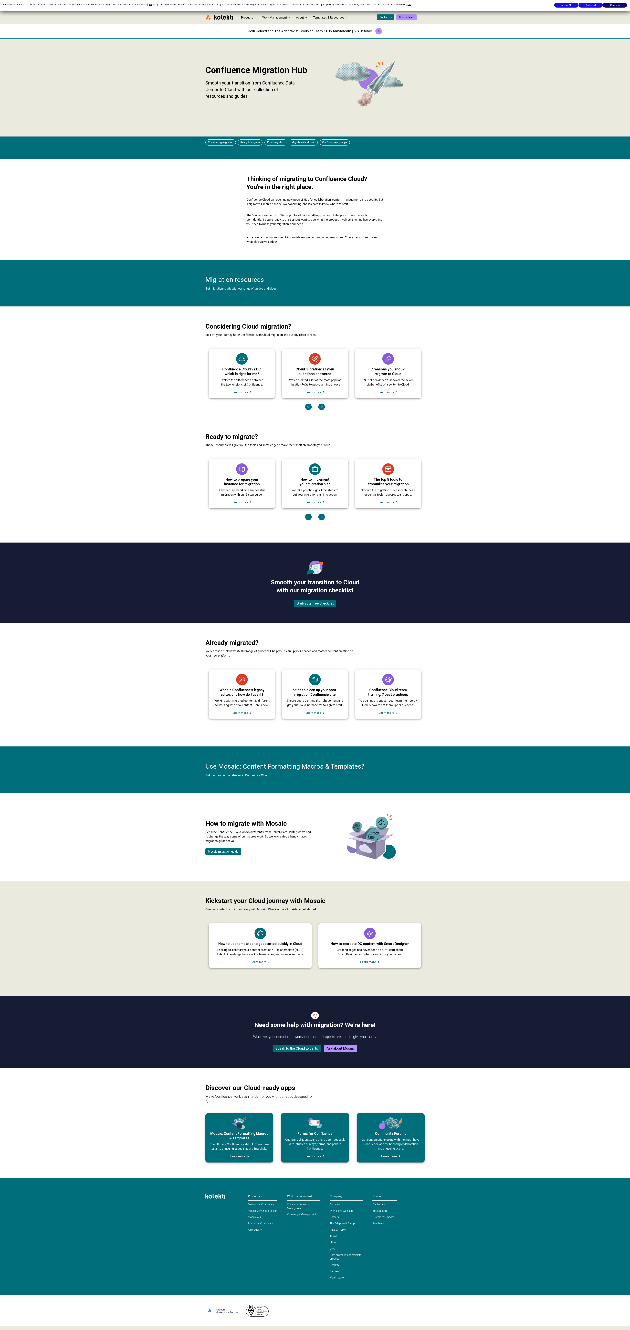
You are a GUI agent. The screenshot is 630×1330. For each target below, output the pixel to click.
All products (255, 1229)
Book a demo (406, 17)
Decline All (591, 5)
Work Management (274, 17)
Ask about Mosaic (340, 1048)
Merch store (337, 1277)
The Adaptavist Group (342, 1223)
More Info (615, 5)
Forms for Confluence (260, 1223)
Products (247, 17)
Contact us (386, 17)
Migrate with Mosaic (303, 142)
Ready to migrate (250, 142)
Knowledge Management (301, 1214)
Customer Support (383, 1217)
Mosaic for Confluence (261, 1204)
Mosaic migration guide (223, 851)
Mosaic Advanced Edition (262, 1210)
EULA (333, 1242)
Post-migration (275, 142)
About (300, 17)
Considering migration (220, 142)
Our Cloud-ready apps (334, 142)
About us (335, 1204)
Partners (334, 1271)
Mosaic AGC (255, 1217)
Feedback (378, 1223)
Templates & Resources (328, 17)
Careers (334, 1217)
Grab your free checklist (315, 603)
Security (334, 1265)
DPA (332, 1248)
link (150, 4)
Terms (333, 1236)
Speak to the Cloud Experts (296, 1048)
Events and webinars (341, 1210)
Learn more (240, 392)
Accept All (566, 5)
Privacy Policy (338, 1229)
